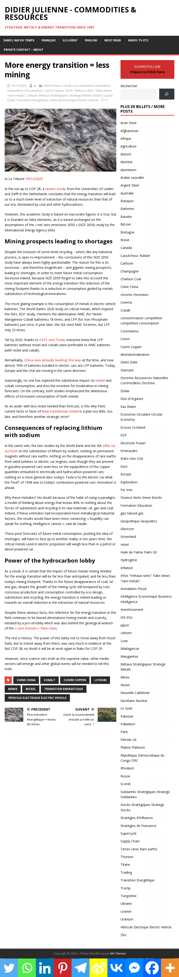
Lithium (33, 95)
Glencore (127, 529)
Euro (123, 466)
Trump (125, 888)
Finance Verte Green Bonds (141, 497)
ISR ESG (126, 617)
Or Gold (126, 708)
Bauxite (126, 216)
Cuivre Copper (54, 90)
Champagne (129, 271)
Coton (125, 339)
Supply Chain (130, 841)
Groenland (128, 536)
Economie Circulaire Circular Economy (141, 417)
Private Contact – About (23, 50)
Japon (124, 625)
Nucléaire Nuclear (133, 700)
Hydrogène (128, 560)
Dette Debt (129, 362)
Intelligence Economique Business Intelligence (146, 599)
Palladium (127, 724)
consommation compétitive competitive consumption (141, 320)
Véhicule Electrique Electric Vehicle (74, 100)
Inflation (126, 568)
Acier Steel (128, 123)
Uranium (126, 919)
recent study (55, 189)
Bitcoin (125, 224)
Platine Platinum (132, 747)
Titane (125, 864)
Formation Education (136, 505)
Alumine (126, 162)
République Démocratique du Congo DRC (142, 758)
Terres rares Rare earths (138, 849)
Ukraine (126, 903)
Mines (12, 689)
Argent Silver (129, 185)
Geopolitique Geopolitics (138, 521)
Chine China (52, 85)
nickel (100, 380)
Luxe (124, 641)
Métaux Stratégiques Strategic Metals (65, 95)
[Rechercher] (166, 94)
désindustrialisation (134, 354)
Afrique (125, 138)
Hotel (124, 544)
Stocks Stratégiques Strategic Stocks (142, 807)
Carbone (126, 263)
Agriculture (128, 146)
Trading (126, 872)
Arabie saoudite (132, 177)
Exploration (129, 482)
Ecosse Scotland (132, 427)
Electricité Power (133, 443)
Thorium (126, 857)
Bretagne (127, 232)
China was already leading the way (52, 360)
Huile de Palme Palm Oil (138, 552)
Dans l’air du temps (18, 40)
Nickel (97, 95)
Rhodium (127, 768)
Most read (112, 40)
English (91, 40)
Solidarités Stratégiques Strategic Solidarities (145, 794)
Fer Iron (126, 490)
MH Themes (118, 953)
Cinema (126, 302)
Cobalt (66, 85)
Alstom (125, 154)
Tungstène (128, 896)
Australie (127, 193)
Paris (124, 731)
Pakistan (126, 716)
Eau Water (128, 406)
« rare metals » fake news (36, 628)
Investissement (131, 609)
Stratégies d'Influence (136, 817)
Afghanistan (129, 131)
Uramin (125, 911)
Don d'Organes (131, 398)
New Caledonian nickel (60, 411)
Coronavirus (129, 331)
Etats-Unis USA (131, 458)
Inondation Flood (133, 588)
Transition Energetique (63, 689)
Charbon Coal (130, 279)
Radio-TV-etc (138, 40)
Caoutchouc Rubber (135, 255)
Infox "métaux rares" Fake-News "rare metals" (145, 578)
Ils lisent (70, 40)
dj (34, 85)
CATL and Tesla (52, 340)
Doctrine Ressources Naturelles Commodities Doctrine (144, 380)
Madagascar (129, 648)
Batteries (127, 208)
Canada (126, 247)
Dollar (125, 391)
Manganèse (129, 656)
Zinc (123, 935)
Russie (125, 776)
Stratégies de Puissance (138, 825)
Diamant (127, 370)
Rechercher (129, 86)
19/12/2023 (19, 85)
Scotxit (125, 784)
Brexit (124, 240)
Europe (125, 474)
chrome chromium (134, 294)
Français (48, 40)
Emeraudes (129, 451)
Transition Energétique (33, 100)
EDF (123, 435)
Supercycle (128, 833)
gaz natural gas (132, 513)
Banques (127, 201)
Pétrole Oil (128, 739)
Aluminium (128, 170)
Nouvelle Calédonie (135, 692)
